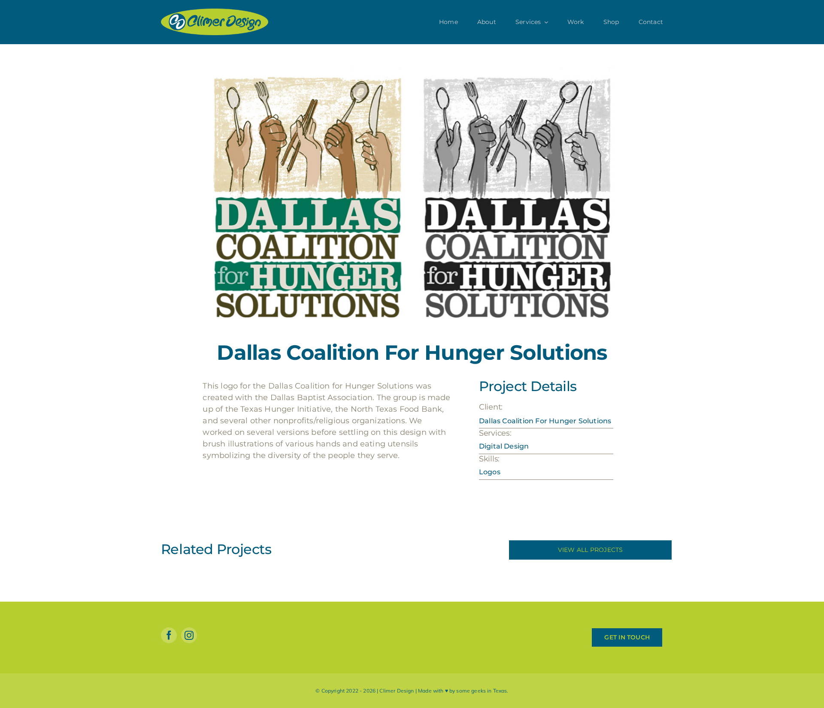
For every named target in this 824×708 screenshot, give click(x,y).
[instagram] (189, 635)
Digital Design (504, 446)
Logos (489, 472)
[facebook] (169, 635)
